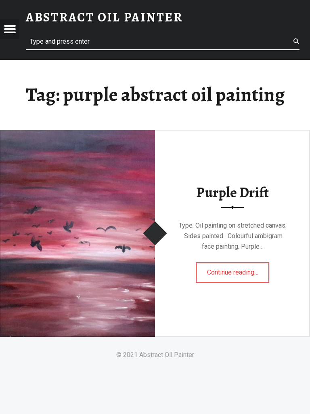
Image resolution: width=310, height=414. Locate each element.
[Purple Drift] (77, 135)
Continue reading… (238, 269)
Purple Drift (232, 192)
